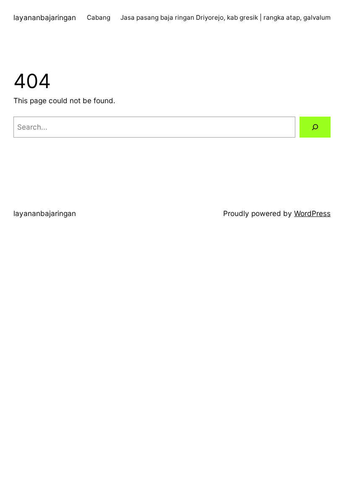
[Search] (315, 127)
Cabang (98, 17)
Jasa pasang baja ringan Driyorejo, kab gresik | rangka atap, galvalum (225, 17)
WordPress (312, 213)
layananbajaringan (44, 17)
